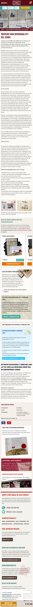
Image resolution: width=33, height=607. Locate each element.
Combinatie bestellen (13, 264)
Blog (17, 521)
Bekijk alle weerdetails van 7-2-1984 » (13, 358)
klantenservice (9, 498)
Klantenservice (10, 521)
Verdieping (23, 521)
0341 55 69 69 (12, 508)
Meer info (20, 260)
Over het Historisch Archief (10, 560)
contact (17, 398)
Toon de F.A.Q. (6, 539)
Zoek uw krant (25, 8)
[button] (8, 205)
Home (3, 521)
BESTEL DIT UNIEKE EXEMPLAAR (8, 604)
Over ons (26, 524)
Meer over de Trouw (8, 418)
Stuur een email (14, 512)
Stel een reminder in (8, 578)
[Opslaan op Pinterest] (9, 422)
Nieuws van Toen (18, 524)
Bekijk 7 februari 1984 (11, 317)
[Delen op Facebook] (3, 422)
